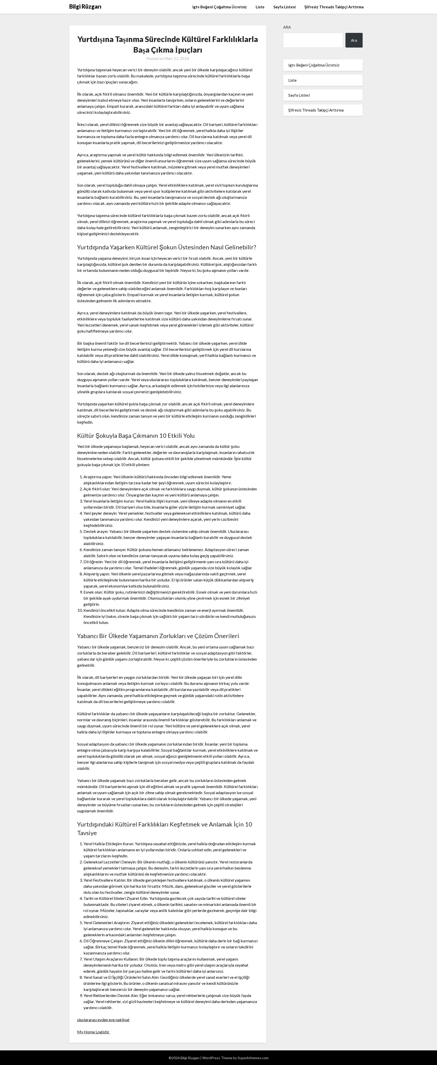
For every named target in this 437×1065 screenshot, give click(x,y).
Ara (287, 27)
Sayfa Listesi (284, 7)
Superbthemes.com (253, 1058)
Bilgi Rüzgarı (85, 6)
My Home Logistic (93, 1031)
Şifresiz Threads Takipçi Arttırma (334, 7)
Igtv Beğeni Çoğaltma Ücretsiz (219, 7)
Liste (260, 7)
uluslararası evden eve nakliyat (103, 1019)
